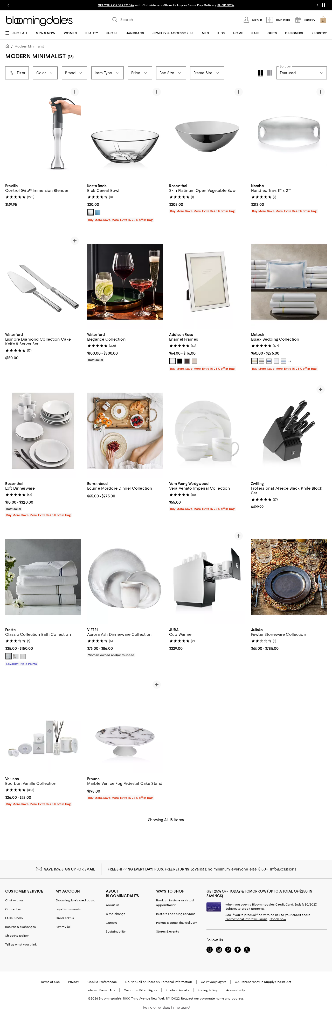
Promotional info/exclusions (246, 919)
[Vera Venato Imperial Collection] (207, 430)
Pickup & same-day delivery (176, 922)
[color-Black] (179, 361)
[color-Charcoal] (261, 361)
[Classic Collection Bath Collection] (43, 577)
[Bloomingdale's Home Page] (39, 21)
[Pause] (324, 5)
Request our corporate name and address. (212, 998)
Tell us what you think (21, 944)
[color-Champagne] (254, 361)
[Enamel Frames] (207, 281)
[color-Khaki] (15, 656)
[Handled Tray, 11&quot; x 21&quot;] (289, 133)
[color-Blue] (97, 212)
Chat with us (14, 900)
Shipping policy (17, 935)
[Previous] (11, 133)
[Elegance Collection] (125, 281)
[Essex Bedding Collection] (289, 281)
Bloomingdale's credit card (75, 900)
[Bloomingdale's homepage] (8, 47)
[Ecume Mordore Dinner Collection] (125, 430)
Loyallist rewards (68, 909)
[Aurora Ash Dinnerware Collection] (125, 577)
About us (112, 905)
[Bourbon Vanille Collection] (43, 725)
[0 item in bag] (323, 20)
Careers (111, 922)
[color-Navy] (269, 361)
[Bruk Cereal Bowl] (125, 133)
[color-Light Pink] (194, 361)
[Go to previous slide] (8, 5)
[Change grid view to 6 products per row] (269, 73)
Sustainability (116, 931)
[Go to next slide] (317, 5)
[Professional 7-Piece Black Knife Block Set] (289, 430)
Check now (277, 919)
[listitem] (166, 5)
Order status (65, 918)
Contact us (13, 909)
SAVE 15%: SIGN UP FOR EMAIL (69, 869)
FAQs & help (14, 918)
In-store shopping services (175, 914)
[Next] (75, 133)
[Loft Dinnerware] (43, 430)
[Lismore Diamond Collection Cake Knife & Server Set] (43, 281)
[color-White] (172, 361)
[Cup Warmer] (207, 577)
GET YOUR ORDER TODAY (116, 5)
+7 (289, 361)
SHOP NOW (225, 5)
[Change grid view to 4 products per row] (260, 73)
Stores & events (167, 931)
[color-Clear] (90, 212)
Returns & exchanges (20, 927)
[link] (43, 195)
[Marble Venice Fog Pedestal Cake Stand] (125, 725)
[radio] (90, 212)
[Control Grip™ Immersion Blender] (43, 133)
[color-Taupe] (187, 361)
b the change (115, 914)
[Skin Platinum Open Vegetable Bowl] (207, 133)
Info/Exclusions (283, 869)
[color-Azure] (283, 361)
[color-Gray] (8, 656)
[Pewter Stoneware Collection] (289, 577)
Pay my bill (63, 927)
